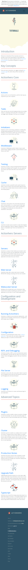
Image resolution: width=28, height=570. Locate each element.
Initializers (5, 127)
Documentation (11, 541)
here (23, 523)
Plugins (4, 412)
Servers (4, 248)
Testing (4, 164)
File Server (5, 370)
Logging (4, 389)
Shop (9, 561)
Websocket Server (9, 287)
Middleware (6, 145)
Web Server (6, 270)
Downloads (10, 548)
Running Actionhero (10, 313)
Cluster (4, 430)
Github (9, 558)
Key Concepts (10, 538)
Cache (3, 182)
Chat (3, 201)
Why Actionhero (11, 533)
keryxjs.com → (17, 5)
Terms (9, 518)
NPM (9, 551)
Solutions (10, 543)
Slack (9, 556)
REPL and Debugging (10, 350)
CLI (2, 222)
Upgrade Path (7, 473)
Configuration (7, 332)
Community (10, 546)
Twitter (9, 553)
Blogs (9, 528)
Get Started (10, 536)
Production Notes (9, 453)
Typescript (5, 492)
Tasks (3, 109)
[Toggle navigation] (24, 10)
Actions (4, 92)
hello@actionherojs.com (18, 520)
